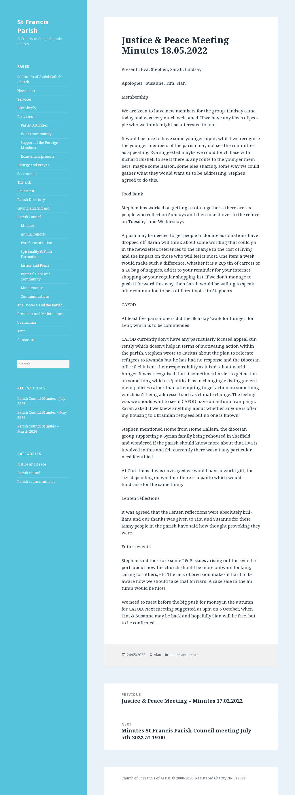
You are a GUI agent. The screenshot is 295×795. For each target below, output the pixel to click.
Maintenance (32, 287)
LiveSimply (26, 108)
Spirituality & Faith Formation (36, 254)
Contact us (26, 339)
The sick (24, 182)
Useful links (27, 322)
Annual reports (33, 234)
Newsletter (26, 90)
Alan (157, 654)
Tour (21, 331)
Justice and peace (31, 464)
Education (25, 191)
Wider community (36, 133)
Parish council (29, 472)
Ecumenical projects (37, 156)
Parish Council (29, 216)
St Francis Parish (32, 26)
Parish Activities (34, 125)
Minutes (28, 225)
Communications (35, 296)
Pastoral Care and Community (35, 277)
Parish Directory (31, 199)
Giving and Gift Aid (33, 208)
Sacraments (27, 173)
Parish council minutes (36, 481)
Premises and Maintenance (40, 313)
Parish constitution (36, 242)
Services (24, 99)
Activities (25, 116)
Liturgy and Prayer (33, 165)
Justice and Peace (35, 265)
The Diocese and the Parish (40, 305)
